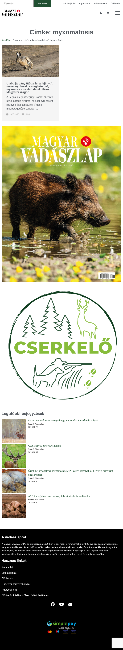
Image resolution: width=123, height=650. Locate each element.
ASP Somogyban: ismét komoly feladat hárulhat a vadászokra (59, 496)
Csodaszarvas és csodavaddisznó (44, 445)
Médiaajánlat (69, 3)
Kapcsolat (7, 567)
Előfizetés (115, 3)
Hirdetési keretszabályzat (16, 584)
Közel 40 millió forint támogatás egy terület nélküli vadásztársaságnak (63, 420)
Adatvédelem (100, 3)
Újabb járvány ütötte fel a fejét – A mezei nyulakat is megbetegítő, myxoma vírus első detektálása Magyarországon (29, 88)
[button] (117, 13)
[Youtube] (61, 604)
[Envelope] (70, 604)
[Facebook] (53, 604)
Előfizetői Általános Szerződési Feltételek (25, 595)
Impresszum (85, 3)
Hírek (27, 114)
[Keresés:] (18, 3)
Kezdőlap (6, 40)
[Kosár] (108, 13)
